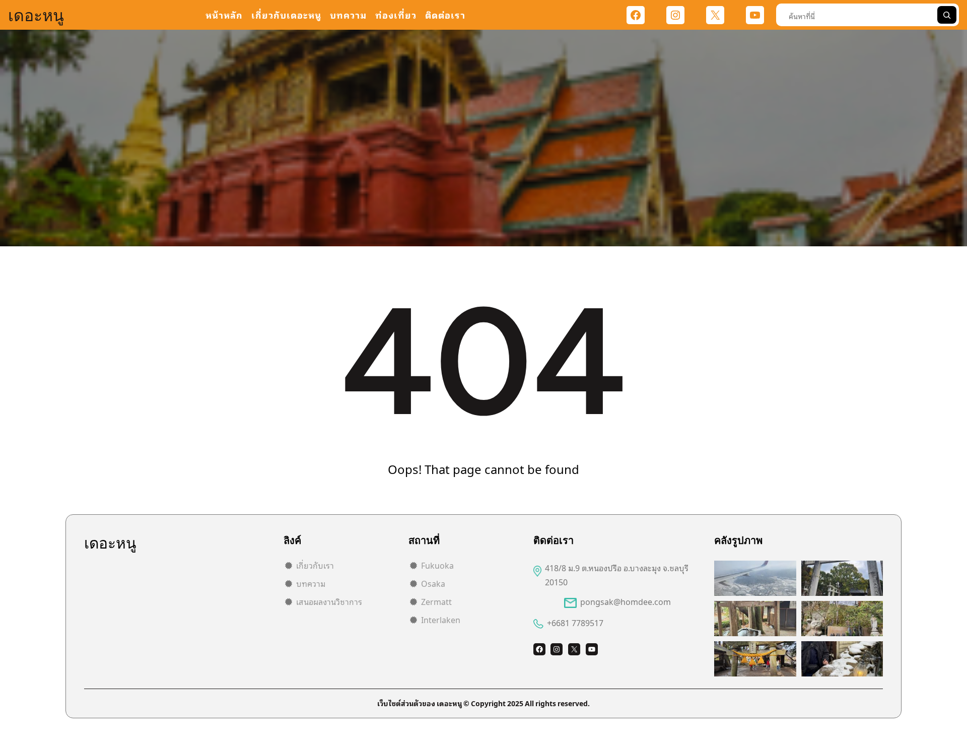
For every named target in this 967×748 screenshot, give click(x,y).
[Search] (946, 15)
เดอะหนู (36, 15)
